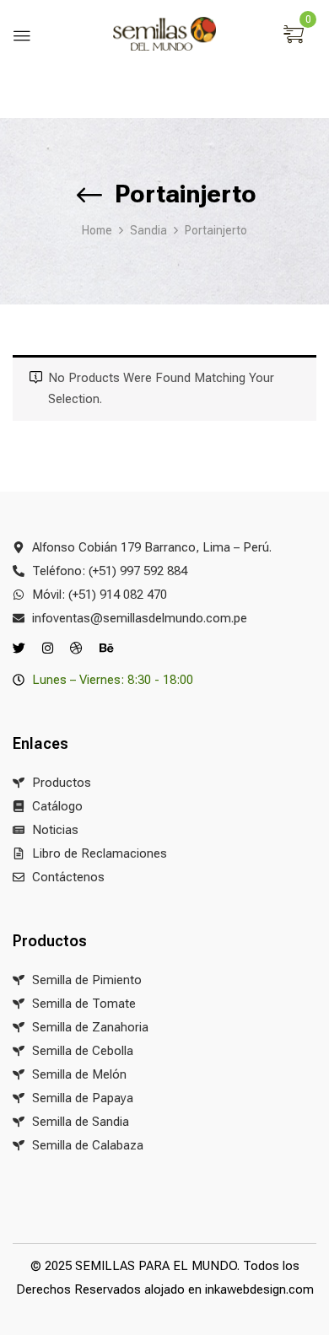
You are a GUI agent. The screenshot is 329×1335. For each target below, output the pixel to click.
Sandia (148, 230)
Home (97, 230)
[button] (295, 35)
